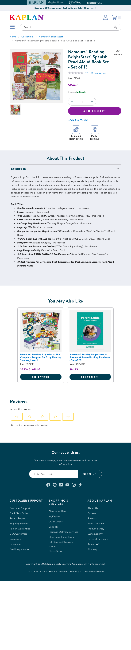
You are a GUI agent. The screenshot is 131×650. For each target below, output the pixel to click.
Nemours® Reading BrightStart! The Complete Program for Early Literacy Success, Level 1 (40, 357)
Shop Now (89, 8)
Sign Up (90, 474)
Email (52, 571)
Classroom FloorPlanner (62, 537)
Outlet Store (55, 551)
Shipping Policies (19, 523)
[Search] (115, 27)
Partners (92, 518)
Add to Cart (94, 111)
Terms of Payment (98, 539)
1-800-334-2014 (36, 571)
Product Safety (96, 528)
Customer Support (20, 508)
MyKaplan (54, 516)
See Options (47, 376)
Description (18, 169)
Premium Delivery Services (63, 531)
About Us (93, 508)
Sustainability (95, 533)
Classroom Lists (57, 511)
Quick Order (55, 521)
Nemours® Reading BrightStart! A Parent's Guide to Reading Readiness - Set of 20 (89, 357)
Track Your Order (19, 513)
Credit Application (20, 549)
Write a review (98, 73)
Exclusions (15, 539)
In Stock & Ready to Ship (76, 137)
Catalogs (53, 526)
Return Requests (19, 518)
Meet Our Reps (96, 523)
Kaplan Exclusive (94, 137)
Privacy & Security (69, 571)
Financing (15, 544)
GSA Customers (18, 533)
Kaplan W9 (94, 544)
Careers (92, 513)
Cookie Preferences (93, 571)
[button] (100, 2)
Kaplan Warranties (20, 528)
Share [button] (117, 54)
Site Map (92, 549)
